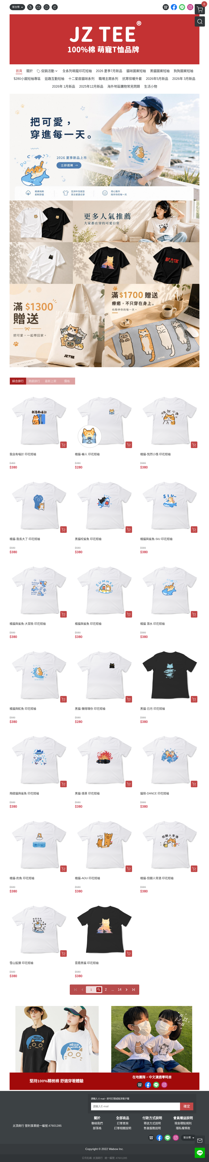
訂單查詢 (122, 1123)
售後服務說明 (152, 1128)
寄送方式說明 (152, 1123)
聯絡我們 (97, 1123)
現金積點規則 (183, 1123)
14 (119, 989)
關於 (97, 1118)
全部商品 (122, 1118)
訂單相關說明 (122, 1128)
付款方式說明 (152, 1118)
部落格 (97, 1128)
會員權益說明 (183, 1118)
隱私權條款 (183, 1128)
